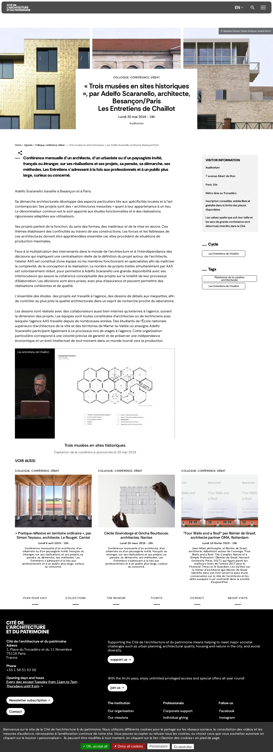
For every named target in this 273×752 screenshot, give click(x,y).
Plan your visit (35, 598)
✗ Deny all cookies (128, 746)
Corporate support (178, 711)
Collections (75, 598)
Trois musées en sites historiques (94, 445)
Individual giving (175, 717)
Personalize (159, 746)
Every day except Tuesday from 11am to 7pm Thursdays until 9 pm (41, 684)
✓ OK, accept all (95, 746)
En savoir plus (183, 746)
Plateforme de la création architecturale (229, 279)
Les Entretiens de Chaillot (224, 253)
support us (118, 659)
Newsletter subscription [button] (28, 700)
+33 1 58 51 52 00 (21, 670)
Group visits (238, 598)
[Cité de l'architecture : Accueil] (27, 634)
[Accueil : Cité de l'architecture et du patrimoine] (120, 7)
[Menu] (263, 7)
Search (252, 7)
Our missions (118, 717)
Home (18, 144)
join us (115, 687)
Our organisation (121, 711)
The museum (116, 598)
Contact (197, 598)
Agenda (28, 144)
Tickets (157, 598)
